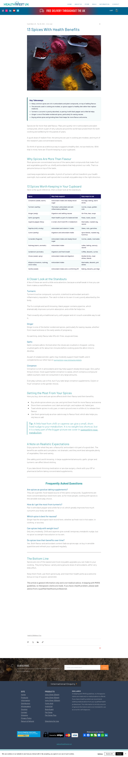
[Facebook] (3, 10)
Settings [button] (100, 754)
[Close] (125, 753)
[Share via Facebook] (28, 642)
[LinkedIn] (10, 10)
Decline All (109, 754)
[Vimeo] (18, 10)
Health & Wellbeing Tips (34, 635)
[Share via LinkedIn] (38, 642)
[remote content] (64, 108)
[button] (116, 10)
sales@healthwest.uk (64, 744)
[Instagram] (6, 10)
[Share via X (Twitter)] (33, 642)
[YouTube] (14, 10)
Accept (119, 754)
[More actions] (100, 24)
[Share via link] (43, 642)
